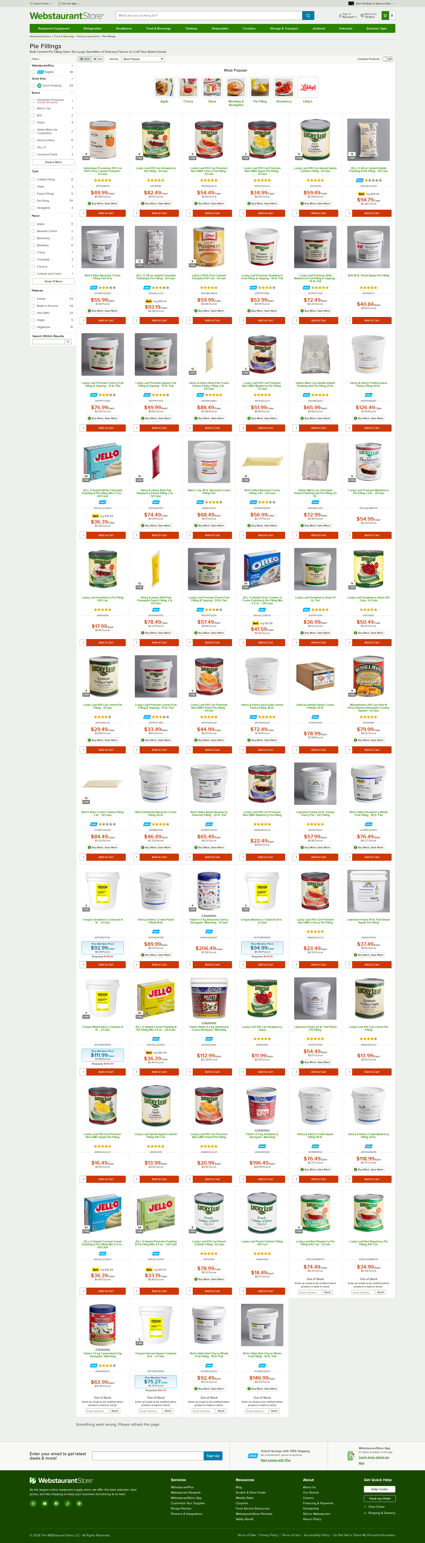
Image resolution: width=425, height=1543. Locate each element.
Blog (239, 1487)
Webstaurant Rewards (186, 1492)
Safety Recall (244, 1519)
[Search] (68, 341)
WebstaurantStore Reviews (254, 1514)
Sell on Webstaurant (316, 1514)
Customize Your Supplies (188, 1503)
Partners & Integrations (186, 1514)
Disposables (220, 28)
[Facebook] (56, 1503)
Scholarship (311, 1508)
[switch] (387, 59)
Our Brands (311, 1492)
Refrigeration (93, 28)
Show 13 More (53, 281)
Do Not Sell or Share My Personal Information (364, 1535)
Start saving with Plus (276, 1460)
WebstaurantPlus (182, 1487)
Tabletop (191, 28)
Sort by (114, 59)
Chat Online (376, 1506)
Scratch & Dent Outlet (251, 1492)
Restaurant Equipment (53, 28)
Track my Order (380, 1498)
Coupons (242, 1503)
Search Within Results (48, 336)
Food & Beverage (159, 28)
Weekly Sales (245, 1498)
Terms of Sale (247, 1535)
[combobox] (209, 15)
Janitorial (318, 28)
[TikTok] (67, 1503)
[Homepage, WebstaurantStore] (67, 15)
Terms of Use (291, 1535)
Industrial (345, 28)
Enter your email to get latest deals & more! (58, 1455)
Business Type (377, 28)
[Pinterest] (79, 1503)
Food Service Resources (253, 1508)
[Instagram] (33, 1503)
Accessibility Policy (317, 1535)
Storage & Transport (284, 28)
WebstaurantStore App (186, 1498)
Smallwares (124, 28)
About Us (309, 1487)
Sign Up (213, 1456)
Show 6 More (53, 162)
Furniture (249, 28)
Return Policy (312, 1519)
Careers (308, 1498)
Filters (35, 59)
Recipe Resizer (181, 1508)
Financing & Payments (318, 1503)
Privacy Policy (269, 1535)
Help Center (41, 3)
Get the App (69, 3)
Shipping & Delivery (381, 1513)
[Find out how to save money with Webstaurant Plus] (360, 180)
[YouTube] (44, 1503)
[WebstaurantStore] (85, 1480)
